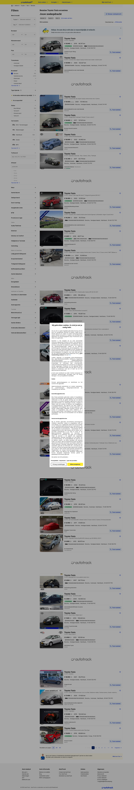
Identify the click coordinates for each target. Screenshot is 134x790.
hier (70, 355)
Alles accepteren (75, 464)
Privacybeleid (54, 460)
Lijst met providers (72, 460)
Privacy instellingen (59, 464)
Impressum (62, 460)
